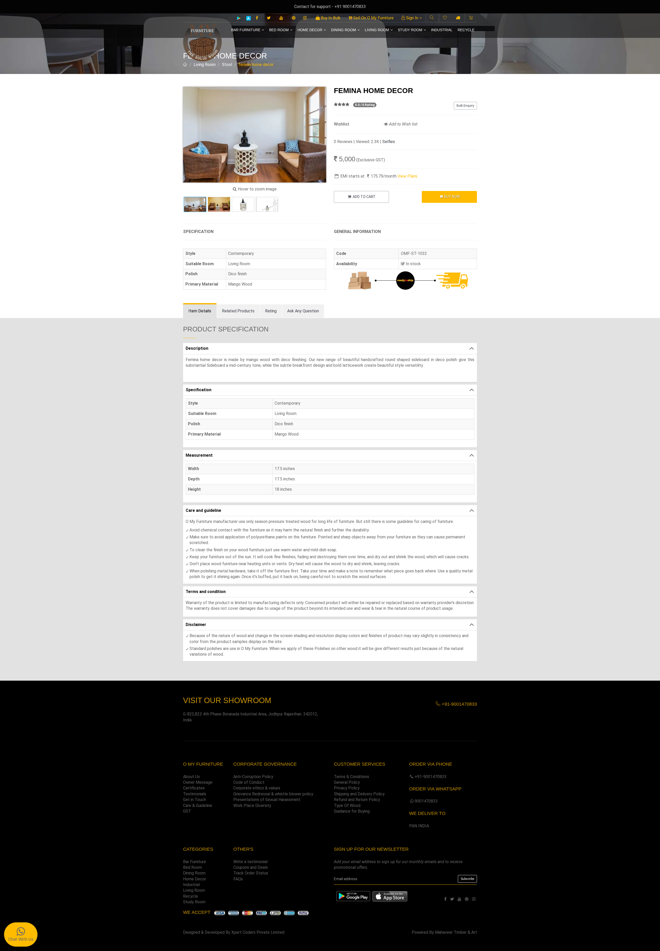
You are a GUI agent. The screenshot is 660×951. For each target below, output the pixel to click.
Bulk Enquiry (465, 105)
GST (187, 811)
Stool (227, 64)
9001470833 (426, 801)
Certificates (194, 788)
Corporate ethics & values (256, 788)
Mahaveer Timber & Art (456, 932)
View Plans (407, 176)
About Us (191, 776)
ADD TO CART (364, 197)
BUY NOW (451, 197)
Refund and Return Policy (357, 799)
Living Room (377, 30)
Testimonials (194, 793)
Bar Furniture (245, 30)
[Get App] (390, 896)
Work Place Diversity (252, 805)
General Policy (347, 782)
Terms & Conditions (351, 776)
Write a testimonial (250, 861)
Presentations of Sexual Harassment (266, 799)
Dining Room (343, 30)
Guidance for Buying (352, 811)
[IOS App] (246, 18)
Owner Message (197, 782)
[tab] (200, 311)
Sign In (412, 17)
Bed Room (279, 30)
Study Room (410, 30)
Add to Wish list (402, 124)
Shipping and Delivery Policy (359, 793)
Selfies (388, 141)
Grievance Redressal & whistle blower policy (273, 793)
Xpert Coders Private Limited (257, 932)
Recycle (466, 30)
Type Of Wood (347, 805)
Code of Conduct (249, 782)
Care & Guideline (197, 805)
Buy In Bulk (330, 17)
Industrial (441, 30)
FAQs (238, 879)
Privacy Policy (347, 788)
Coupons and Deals (250, 867)
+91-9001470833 (431, 776)
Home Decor (310, 30)
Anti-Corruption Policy (253, 776)
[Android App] (238, 18)
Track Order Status (250, 873)
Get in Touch (194, 799)
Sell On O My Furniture (373, 17)
